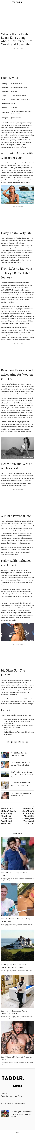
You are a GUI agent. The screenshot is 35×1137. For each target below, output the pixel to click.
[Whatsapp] (23, 742)
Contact (9, 1096)
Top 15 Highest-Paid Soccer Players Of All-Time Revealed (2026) (21, 1114)
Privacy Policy (17, 1096)
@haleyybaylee (16, 118)
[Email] (27, 742)
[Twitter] (15, 742)
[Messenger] (11, 742)
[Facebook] (8, 742)
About (3, 1096)
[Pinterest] (19, 742)
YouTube (12, 728)
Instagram (8, 734)
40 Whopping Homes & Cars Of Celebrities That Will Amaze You (22, 774)
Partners (4, 1094)
